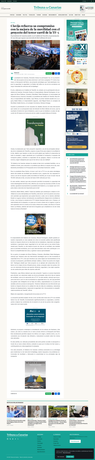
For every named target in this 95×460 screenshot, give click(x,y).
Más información (66, 452)
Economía (18, 14)
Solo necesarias (60, 456)
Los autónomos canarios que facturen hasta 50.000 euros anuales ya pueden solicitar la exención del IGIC (77, 161)
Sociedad (44, 14)
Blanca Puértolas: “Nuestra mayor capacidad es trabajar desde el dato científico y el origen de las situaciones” (37, 423)
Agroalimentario (62, 14)
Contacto (15, 1)
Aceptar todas (70, 456)
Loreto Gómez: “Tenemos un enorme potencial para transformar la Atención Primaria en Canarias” (78, 423)
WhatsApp (48, 73)
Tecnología (32, 14)
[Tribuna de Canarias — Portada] (47, 8)
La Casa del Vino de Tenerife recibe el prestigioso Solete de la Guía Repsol (16, 422)
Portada (12, 14)
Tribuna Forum (57, 445)
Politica (25, 14)
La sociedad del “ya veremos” (77, 193)
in (58, 73)
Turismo (39, 14)
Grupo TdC (56, 443)
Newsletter (9, 1)
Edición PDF (3, 1)
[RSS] (18, 439)
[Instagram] (91, 1)
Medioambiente (53, 14)
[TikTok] (93, 1)
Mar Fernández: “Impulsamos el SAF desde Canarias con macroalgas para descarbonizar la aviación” (78, 188)
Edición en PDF (57, 436)
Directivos (77, 14)
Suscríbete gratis (75, 441)
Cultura (71, 14)
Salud (83, 14)
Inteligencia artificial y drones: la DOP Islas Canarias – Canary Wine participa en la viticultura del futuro (57, 423)
